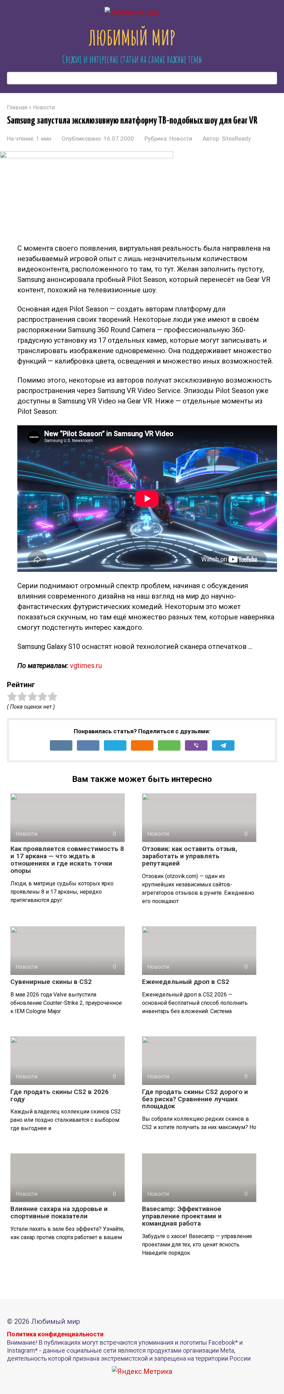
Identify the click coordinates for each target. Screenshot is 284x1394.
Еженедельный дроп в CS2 (185, 982)
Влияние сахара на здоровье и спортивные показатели (59, 1212)
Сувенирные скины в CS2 (51, 982)
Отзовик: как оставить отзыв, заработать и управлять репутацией (189, 856)
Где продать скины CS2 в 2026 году (59, 1095)
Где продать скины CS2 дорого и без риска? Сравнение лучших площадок (195, 1099)
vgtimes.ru (86, 665)
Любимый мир (132, 37)
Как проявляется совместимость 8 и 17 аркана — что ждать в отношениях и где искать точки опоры (67, 860)
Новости (180, 138)
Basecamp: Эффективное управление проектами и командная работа (182, 1216)
